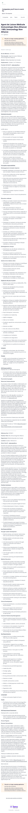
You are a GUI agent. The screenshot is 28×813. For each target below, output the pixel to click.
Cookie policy (17, 810)
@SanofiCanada (21, 424)
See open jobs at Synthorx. (10, 40)
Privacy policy (11, 810)
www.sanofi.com (13, 398)
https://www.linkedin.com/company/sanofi (11, 426)
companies (5, 17)
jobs (11, 17)
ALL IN (13, 395)
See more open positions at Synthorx (14, 798)
